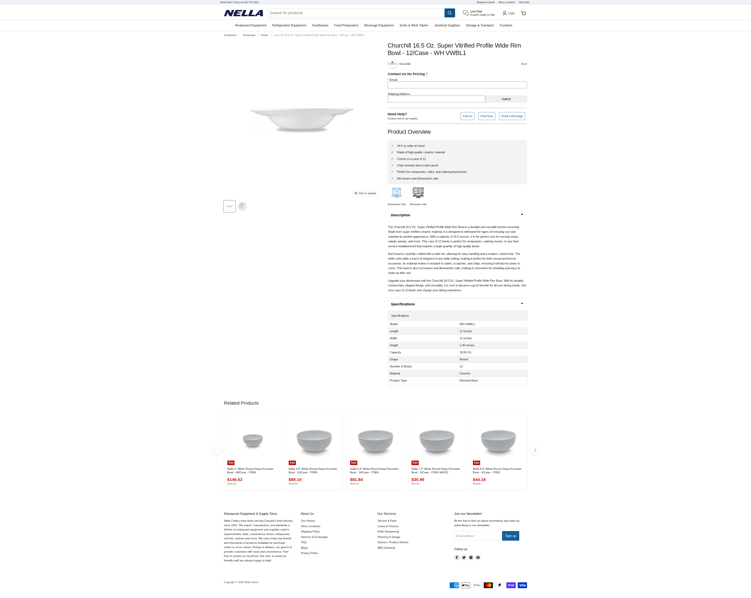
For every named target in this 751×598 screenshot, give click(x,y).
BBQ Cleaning (386, 547)
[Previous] (216, 450)
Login (511, 13)
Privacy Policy (309, 553)
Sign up (510, 536)
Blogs (304, 547)
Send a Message (512, 116)
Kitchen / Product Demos (393, 542)
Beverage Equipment (379, 25)
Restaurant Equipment (250, 25)
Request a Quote (486, 2)
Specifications (403, 304)
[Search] (450, 12)
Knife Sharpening (388, 531)
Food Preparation (346, 25)
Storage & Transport (480, 25)
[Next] (535, 450)
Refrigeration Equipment (289, 25)
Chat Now (486, 116)
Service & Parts (387, 520)
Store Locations (507, 2)
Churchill (404, 63)
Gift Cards (524, 2)
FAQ (303, 542)
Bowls (264, 35)
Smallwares (320, 25)
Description (400, 215)
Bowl (524, 63)
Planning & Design (389, 536)
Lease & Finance (388, 526)
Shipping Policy (310, 531)
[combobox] (356, 12)
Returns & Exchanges (314, 536)
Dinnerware (249, 35)
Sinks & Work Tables (414, 25)
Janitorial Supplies (447, 25)
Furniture (506, 25)
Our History (308, 520)
